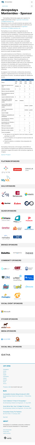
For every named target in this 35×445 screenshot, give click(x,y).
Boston (4, 373)
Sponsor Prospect (6, 154)
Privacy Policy (6, 431)
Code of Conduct (6, 433)
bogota (4, 374)
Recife (4, 381)
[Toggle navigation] (32, 2)
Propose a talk (7, 387)
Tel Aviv (4, 383)
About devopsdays (7, 429)
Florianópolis (6, 376)
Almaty (4, 371)
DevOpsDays (8, 2)
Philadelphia (6, 369)
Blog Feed (5, 417)
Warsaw (5, 378)
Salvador (5, 380)
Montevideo (5, 6)
